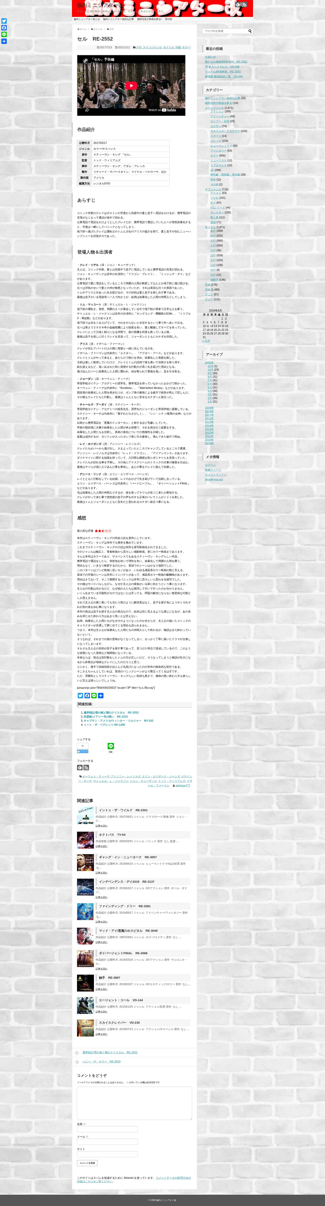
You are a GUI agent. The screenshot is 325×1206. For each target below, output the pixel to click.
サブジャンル (213, 189)
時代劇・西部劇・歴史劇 (225, 174)
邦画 (207, 284)
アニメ (209, 294)
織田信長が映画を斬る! (149, 19)
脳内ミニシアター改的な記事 (118, 19)
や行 (213, 270)
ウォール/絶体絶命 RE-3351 (223, 71)
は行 (213, 255)
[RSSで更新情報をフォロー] (244, 4)
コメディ (215, 126)
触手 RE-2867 (109, 977)
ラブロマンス (218, 165)
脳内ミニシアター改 (100, 5)
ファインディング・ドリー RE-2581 (125, 906)
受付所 (168, 19)
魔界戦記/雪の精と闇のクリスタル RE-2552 (111, 712)
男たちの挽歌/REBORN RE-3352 (226, 61)
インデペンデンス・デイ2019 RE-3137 (126, 881)
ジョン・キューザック (143, 781)
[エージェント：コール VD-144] (85, 1005)
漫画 (213, 222)
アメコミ (215, 192)
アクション (217, 111)
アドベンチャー (219, 116)
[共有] (4, 41)
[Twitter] (4, 21)
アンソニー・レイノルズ (126, 776)
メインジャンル (152, 47)
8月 (210, 376)
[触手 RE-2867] (85, 983)
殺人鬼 (214, 217)
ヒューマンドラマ (221, 145)
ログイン (210, 465)
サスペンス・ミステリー (225, 131)
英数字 (214, 279)
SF (212, 170)
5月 (210, 387)
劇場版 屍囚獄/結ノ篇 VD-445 (224, 76)
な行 (213, 250)
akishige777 (183, 785)
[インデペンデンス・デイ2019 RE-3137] (85, 887)
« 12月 (206, 341)
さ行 (139, 47)
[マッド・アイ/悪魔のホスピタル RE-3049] (85, 936)
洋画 (178, 47)
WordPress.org (214, 479)
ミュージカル (218, 160)
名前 (81, 1124)
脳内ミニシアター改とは (87, 19)
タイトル (168, 47)
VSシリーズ (217, 207)
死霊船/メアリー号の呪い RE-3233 (106, 716)
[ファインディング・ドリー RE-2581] (85, 911)
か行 (213, 235)
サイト (81, 1149)
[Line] (4, 34)
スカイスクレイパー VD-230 (119, 1022)
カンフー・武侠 (219, 121)
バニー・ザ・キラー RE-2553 (102, 1061)
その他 (214, 184)
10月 (210, 369)
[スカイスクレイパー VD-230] (85, 1028)
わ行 (213, 274)
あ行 (213, 230)
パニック (215, 140)
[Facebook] (4, 27)
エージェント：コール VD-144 (121, 1000)
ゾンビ (214, 197)
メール (83, 1136)
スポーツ (215, 136)
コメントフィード (216, 474)
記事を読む (101, 825)
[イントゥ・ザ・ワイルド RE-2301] (85, 815)
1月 (210, 401)
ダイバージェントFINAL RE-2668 (123, 953)
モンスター (217, 212)
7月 (210, 380)
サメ (213, 202)
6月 (210, 383)
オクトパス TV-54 (112, 834)
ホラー (186, 47)
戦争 (213, 179)
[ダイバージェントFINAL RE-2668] (85, 958)
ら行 (213, 265)
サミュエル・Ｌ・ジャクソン (110, 781)
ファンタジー (218, 150)
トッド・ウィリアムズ (171, 781)
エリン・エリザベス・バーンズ (161, 776)
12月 (210, 366)
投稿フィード (213, 469)
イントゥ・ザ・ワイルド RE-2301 (123, 810)
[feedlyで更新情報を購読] (238, 4)
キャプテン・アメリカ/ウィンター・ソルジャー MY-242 (118, 720)
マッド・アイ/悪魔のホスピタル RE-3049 (128, 930)
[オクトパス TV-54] (85, 840)
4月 (210, 391)
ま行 (213, 260)
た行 (213, 245)
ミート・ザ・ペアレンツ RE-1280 (104, 724)
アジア (209, 299)
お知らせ (210, 56)
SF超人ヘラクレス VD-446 (222, 66)
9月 (210, 373)
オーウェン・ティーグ (96, 776)
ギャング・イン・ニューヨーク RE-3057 (128, 857)
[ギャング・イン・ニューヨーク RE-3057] (85, 862)
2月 (210, 398)
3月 (210, 394)
